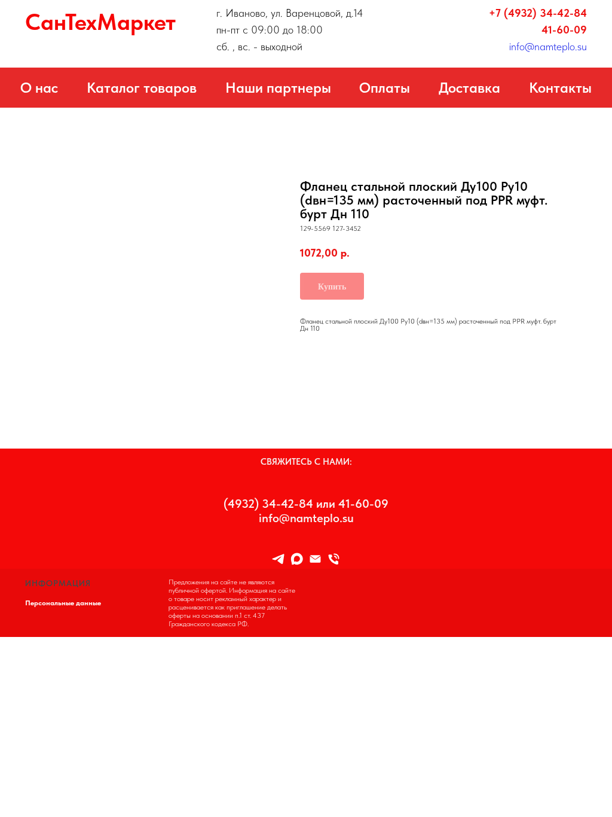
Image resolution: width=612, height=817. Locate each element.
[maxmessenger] (296, 558)
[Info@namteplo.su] (315, 558)
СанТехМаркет (100, 21)
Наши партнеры (278, 87)
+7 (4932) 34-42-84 (538, 13)
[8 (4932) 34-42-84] (333, 558)
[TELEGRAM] (278, 558)
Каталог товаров (142, 87)
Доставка (469, 87)
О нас (39, 87)
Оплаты (384, 87)
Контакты (560, 87)
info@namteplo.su (548, 46)
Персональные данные (63, 603)
